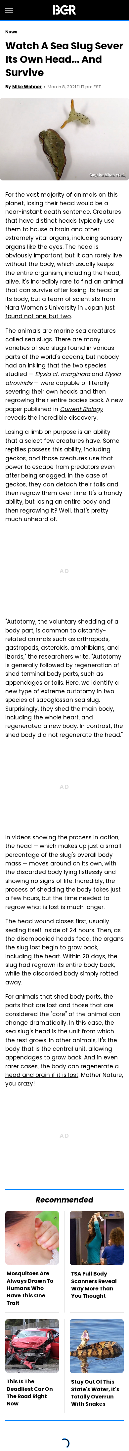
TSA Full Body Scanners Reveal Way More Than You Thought (94, 1284)
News (11, 32)
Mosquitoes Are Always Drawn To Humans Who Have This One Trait (30, 1288)
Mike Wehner (27, 87)
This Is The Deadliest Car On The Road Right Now (30, 1392)
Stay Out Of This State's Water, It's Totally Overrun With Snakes (95, 1392)
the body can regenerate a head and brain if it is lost (62, 1071)
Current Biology (81, 409)
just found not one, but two (60, 313)
